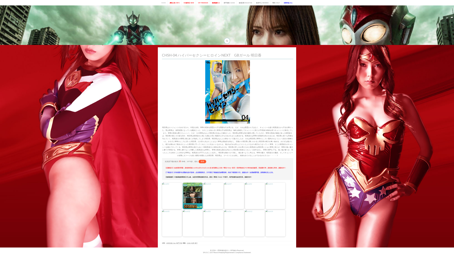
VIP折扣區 (169, 243)
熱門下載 (179, 243)
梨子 (196, 243)
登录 (202, 161)
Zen (174, 243)
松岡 (192, 243)
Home (163, 3)
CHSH (189, 243)
